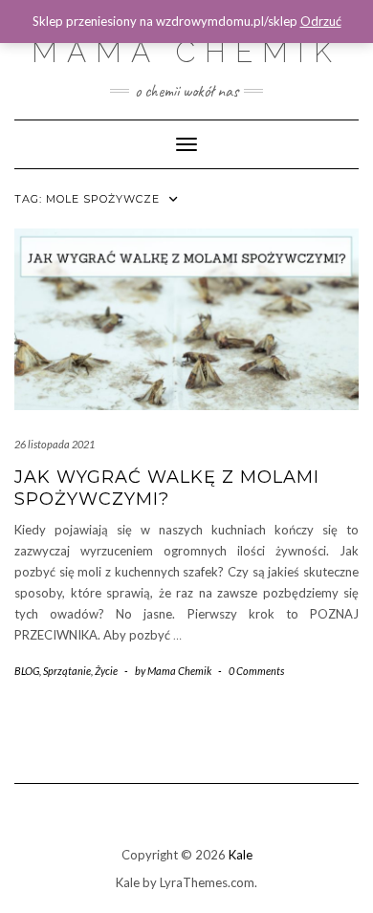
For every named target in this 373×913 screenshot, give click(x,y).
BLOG (26, 670)
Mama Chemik (186, 52)
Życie (106, 670)
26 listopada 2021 (54, 444)
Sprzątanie (67, 670)
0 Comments (256, 670)
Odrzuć (320, 21)
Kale (240, 854)
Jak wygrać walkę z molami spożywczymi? (166, 488)
